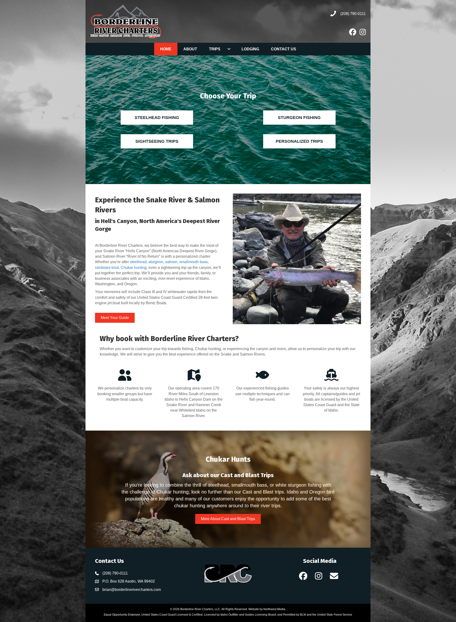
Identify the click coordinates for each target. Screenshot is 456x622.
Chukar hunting (134, 268)
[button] (303, 576)
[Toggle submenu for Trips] (229, 49)
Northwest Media (274, 609)
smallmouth (189, 262)
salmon (171, 262)
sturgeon (155, 262)
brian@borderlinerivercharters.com (131, 590)
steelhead (138, 262)
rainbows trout (107, 268)
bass (204, 262)
